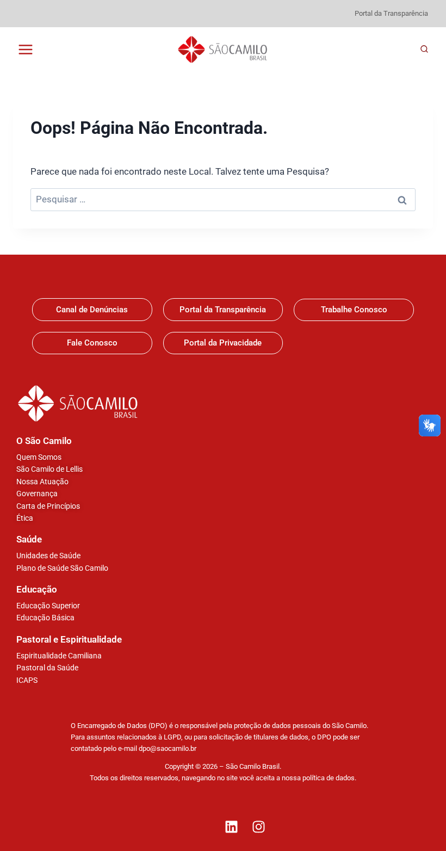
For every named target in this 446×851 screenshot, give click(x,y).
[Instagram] (258, 826)
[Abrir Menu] (26, 49)
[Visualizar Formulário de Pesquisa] (424, 49)
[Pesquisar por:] (223, 199)
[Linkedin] (231, 826)
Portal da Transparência (391, 13)
